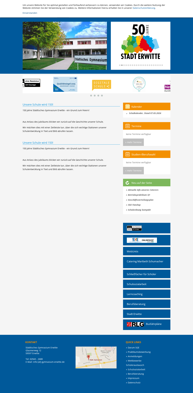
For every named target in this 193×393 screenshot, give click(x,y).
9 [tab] (136, 65)
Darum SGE (133, 347)
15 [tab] (149, 65)
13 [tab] (145, 65)
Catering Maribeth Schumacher (145, 261)
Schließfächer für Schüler (141, 274)
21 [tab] (162, 65)
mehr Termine (134, 142)
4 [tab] (126, 65)
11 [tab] (141, 65)
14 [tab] (147, 65)
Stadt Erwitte (134, 314)
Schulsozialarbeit (136, 284)
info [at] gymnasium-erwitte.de (49, 361)
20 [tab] (160, 65)
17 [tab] (153, 65)
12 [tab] (143, 65)
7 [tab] (132, 65)
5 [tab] (128, 65)
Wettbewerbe (134, 360)
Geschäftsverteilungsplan (140, 199)
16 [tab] (151, 65)
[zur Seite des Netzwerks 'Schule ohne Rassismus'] (132, 227)
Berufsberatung (136, 304)
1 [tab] (119, 65)
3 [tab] (124, 65)
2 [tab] (122, 65)
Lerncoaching (134, 294)
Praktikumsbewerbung (139, 351)
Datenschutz (134, 382)
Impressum (133, 378)
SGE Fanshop (134, 204)
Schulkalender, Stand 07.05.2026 (145, 113)
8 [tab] (134, 65)
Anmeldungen (135, 356)
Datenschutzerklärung (144, 7)
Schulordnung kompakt (139, 209)
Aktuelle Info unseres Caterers (143, 189)
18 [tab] (156, 65)
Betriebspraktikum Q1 (139, 194)
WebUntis (132, 251)
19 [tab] (158, 65)
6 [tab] (130, 65)
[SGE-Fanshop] (134, 239)
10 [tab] (138, 65)
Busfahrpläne (154, 324)
